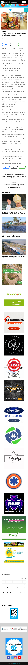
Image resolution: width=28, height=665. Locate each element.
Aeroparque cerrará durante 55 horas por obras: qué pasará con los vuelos (14, 257)
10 (3, 590)
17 (3, 592)
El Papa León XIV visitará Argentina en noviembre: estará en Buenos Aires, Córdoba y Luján (13, 213)
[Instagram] (15, 657)
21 (17, 592)
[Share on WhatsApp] (22, 44)
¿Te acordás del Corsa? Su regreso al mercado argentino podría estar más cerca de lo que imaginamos (14, 185)
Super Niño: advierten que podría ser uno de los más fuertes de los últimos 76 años (14, 235)
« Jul (3, 599)
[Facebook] (8, 657)
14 (17, 590)
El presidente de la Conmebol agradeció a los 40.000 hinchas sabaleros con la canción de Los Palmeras (14, 176)
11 (7, 590)
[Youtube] (19, 657)
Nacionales (4, 31)
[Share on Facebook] (6, 44)
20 (14, 592)
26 (10, 595)
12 (10, 590)
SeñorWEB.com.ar (16, 663)
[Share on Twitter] (14, 44)
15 (20, 590)
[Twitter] (12, 657)
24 (3, 595)
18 (7, 592)
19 (10, 592)
